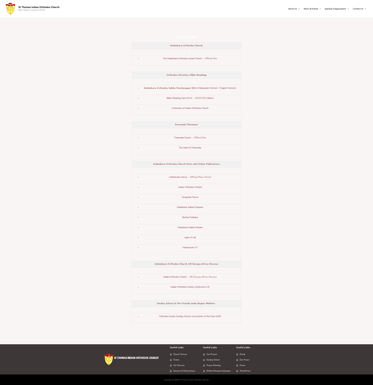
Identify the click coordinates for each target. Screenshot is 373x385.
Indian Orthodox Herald (190, 187)
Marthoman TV (190, 247)
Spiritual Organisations (335, 8)
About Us (292, 8)
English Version (227, 88)
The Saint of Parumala (190, 147)
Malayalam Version (208, 88)
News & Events (311, 8)
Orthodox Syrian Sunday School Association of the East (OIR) (190, 316)
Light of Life (190, 237)
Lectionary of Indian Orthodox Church (190, 108)
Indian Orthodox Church (175, 276)
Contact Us (358, 8)
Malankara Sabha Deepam (190, 207)
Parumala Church (182, 137)
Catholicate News (178, 177)
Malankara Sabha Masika (190, 227)
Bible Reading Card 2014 (179, 98)
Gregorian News (190, 197)
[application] (298, 9)
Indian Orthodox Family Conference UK (190, 287)
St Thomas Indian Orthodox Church (38, 7)
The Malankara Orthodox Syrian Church (182, 58)
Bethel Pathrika (190, 217)
